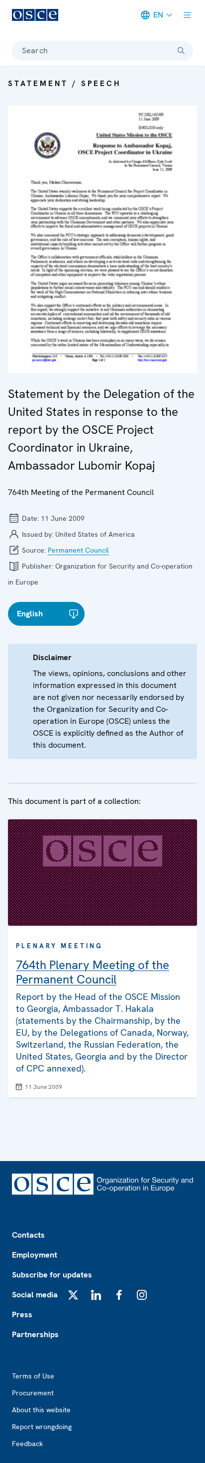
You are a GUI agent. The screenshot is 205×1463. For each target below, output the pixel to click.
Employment (34, 1255)
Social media (35, 1294)
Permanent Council (78, 550)
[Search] (181, 51)
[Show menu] (187, 15)
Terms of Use (33, 1375)
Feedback (27, 1443)
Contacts (28, 1235)
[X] (73, 1294)
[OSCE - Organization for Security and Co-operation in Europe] (35, 15)
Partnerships (35, 1334)
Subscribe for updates (52, 1274)
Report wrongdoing (42, 1426)
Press (22, 1314)
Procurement (33, 1392)
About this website (41, 1409)
